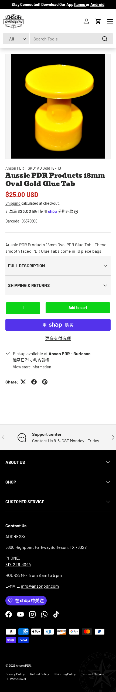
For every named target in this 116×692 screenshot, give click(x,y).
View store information (32, 367)
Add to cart (78, 307)
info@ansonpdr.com (40, 585)
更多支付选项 (58, 338)
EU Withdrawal (15, 679)
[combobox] (58, 38)
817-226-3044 (18, 564)
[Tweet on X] (23, 381)
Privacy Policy (15, 674)
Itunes (80, 4)
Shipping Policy (65, 674)
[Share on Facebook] (34, 381)
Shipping (13, 203)
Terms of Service (92, 674)
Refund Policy (39, 674)
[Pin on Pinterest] (44, 381)
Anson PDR (14, 168)
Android (97, 4)
